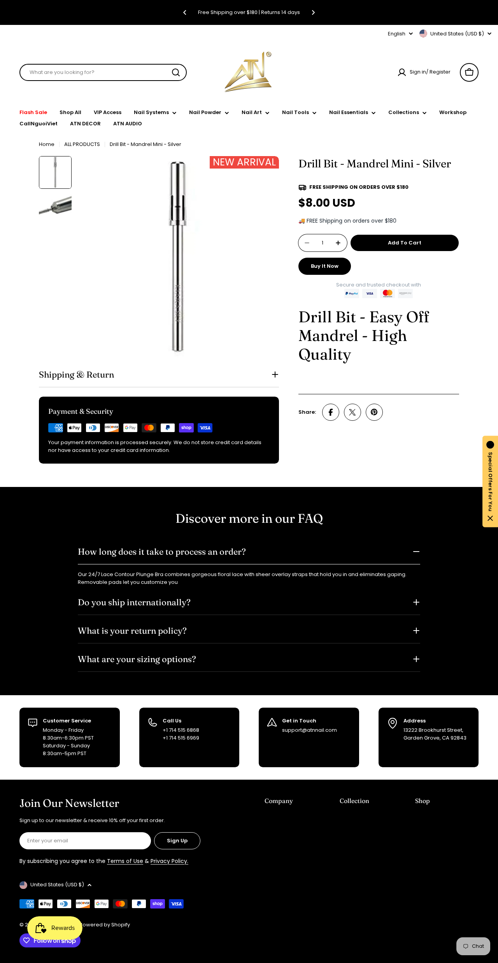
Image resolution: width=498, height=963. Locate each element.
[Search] (176, 72)
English (396, 33)
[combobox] (103, 72)
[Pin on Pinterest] (374, 412)
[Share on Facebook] (330, 412)
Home (46, 144)
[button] (184, 12)
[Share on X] (352, 412)
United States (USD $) (457, 33)
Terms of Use (125, 861)
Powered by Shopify (104, 924)
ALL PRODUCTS (82, 144)
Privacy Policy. (169, 861)
